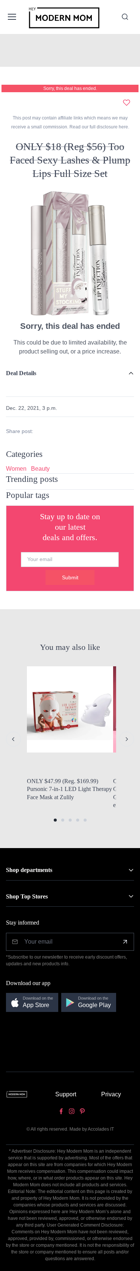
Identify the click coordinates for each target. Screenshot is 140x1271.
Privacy (111, 1094)
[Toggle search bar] (125, 17)
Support (65, 1094)
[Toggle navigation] (11, 17)
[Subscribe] (125, 941)
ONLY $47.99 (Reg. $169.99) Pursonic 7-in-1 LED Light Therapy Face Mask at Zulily (69, 789)
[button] (55, 820)
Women (16, 468)
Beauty (40, 468)
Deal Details (21, 373)
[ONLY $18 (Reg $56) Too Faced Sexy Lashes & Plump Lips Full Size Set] (70, 252)
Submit (70, 577)
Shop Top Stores (27, 896)
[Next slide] (126, 739)
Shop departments (29, 870)
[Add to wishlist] (126, 102)
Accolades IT (101, 1129)
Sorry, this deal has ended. (70, 88)
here (123, 127)
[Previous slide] (13, 739)
